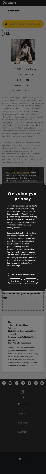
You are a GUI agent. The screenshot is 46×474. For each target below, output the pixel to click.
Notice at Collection (24, 219)
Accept (31, 281)
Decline (15, 281)
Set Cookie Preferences (22, 274)
